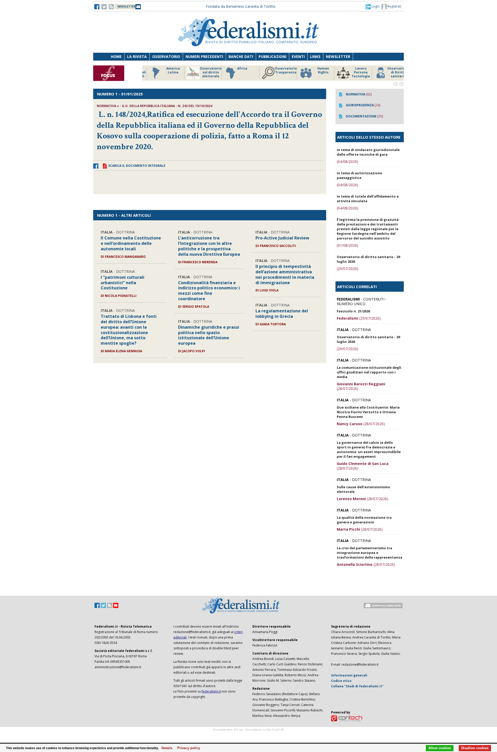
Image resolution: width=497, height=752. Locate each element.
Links (315, 56)
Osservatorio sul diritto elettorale (204, 72)
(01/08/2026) (347, 245)
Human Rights (317, 70)
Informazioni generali (349, 675)
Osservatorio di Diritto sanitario (392, 72)
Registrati (394, 6)
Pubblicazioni (272, 56)
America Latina (167, 70)
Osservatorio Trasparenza (279, 70)
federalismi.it (211, 691)
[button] (372, 6)
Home (116, 56)
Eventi (298, 56)
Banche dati (241, 56)
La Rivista (137, 56)
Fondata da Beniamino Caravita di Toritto (240, 6)
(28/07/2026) (361, 386)
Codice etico (341, 681)
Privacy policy (187, 748)
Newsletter (338, 56)
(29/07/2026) (347, 268)
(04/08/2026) (347, 161)
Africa (236, 68)
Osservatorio (166, 56)
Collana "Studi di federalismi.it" (357, 686)
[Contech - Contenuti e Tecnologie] (346, 718)
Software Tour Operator (248, 735)
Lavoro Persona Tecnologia (354, 72)
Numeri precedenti (204, 56)
